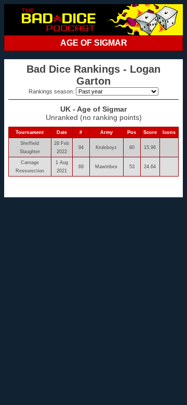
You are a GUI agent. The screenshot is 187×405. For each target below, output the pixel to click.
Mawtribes (106, 166)
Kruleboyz (106, 147)
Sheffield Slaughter (30, 147)
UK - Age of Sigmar (93, 109)
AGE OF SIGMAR (93, 42)
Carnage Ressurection (30, 166)
